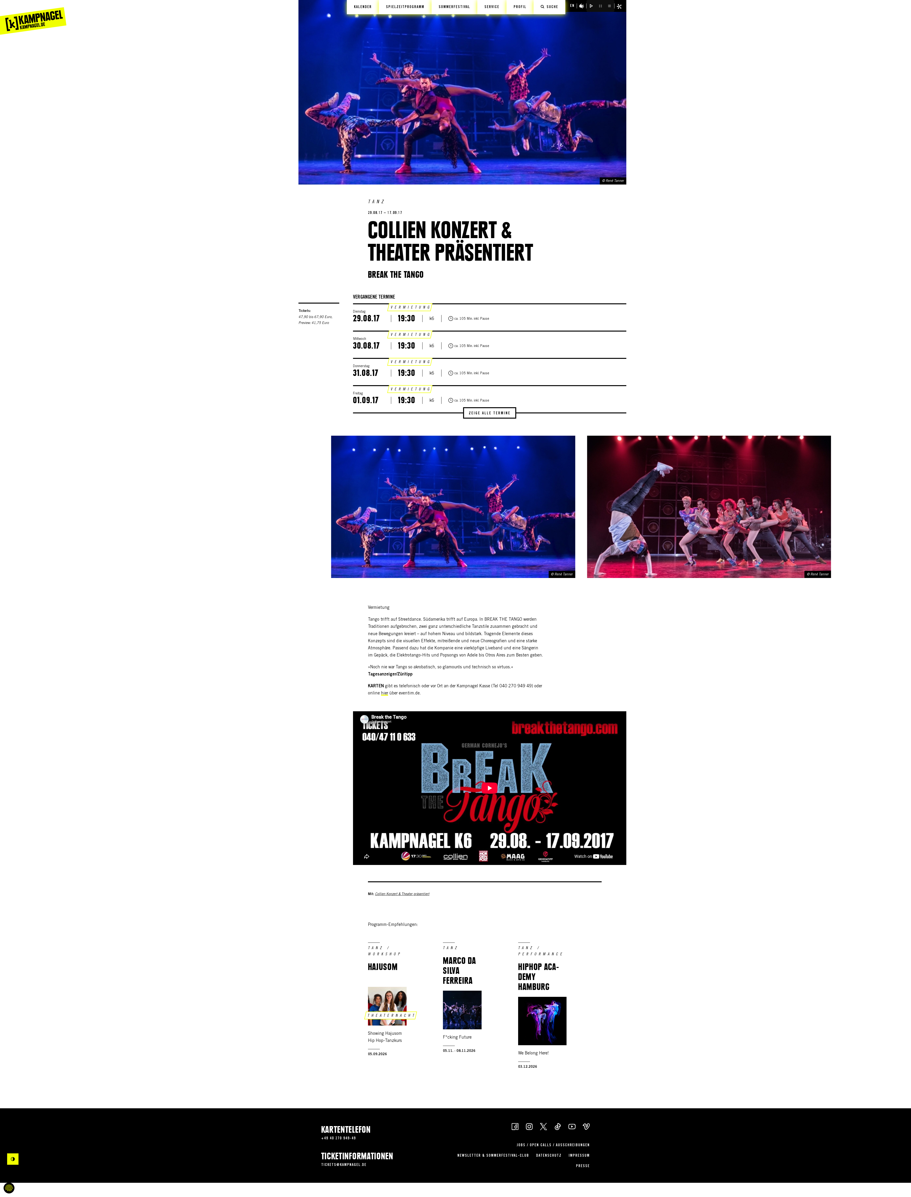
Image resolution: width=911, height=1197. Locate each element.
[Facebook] (515, 1126)
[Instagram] (529, 1126)
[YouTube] (572, 1126)
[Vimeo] (586, 1126)
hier (384, 693)
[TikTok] (557, 1126)
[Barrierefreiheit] (581, 6)
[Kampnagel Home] (33, 17)
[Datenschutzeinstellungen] (9, 1188)
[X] (543, 1126)
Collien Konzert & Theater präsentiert (402, 894)
